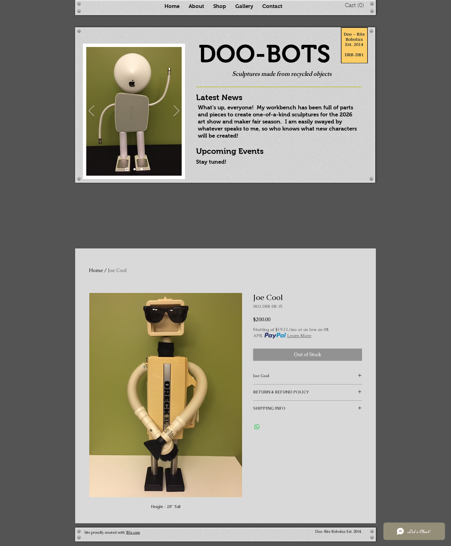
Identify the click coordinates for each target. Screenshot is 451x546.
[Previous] (91, 111)
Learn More (299, 335)
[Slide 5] (134, 169)
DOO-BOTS (264, 54)
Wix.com (133, 532)
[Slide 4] (142, 169)
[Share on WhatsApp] (257, 427)
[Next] (176, 111)
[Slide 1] (127, 169)
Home (96, 270)
